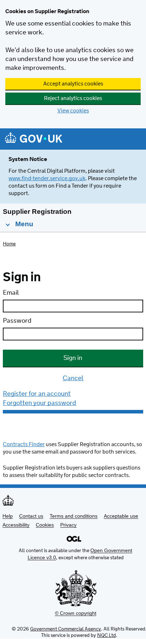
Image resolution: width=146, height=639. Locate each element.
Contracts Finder (24, 444)
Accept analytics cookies (73, 84)
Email (11, 293)
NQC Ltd (106, 635)
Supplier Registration (37, 211)
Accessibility (15, 525)
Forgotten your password (39, 403)
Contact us (31, 516)
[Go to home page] (33, 139)
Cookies (45, 525)
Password (17, 321)
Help (7, 516)
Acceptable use (121, 516)
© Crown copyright (75, 613)
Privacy (68, 525)
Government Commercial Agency (65, 629)
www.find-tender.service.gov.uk (47, 178)
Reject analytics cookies (73, 98)
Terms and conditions (73, 516)
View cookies (73, 111)
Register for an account (37, 394)
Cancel (73, 378)
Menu (23, 224)
